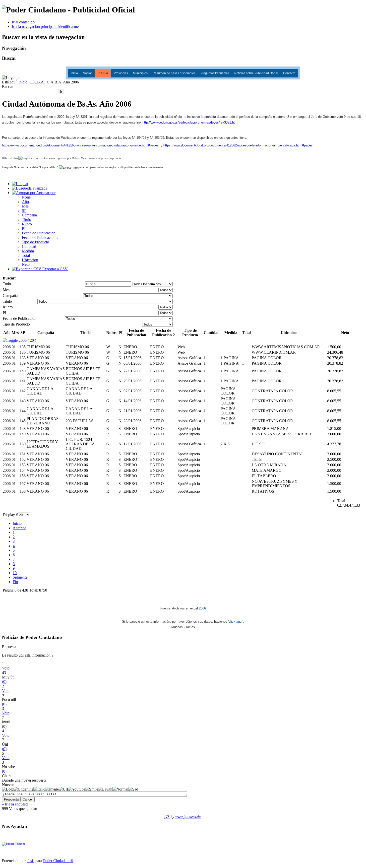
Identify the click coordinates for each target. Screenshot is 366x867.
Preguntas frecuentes (214, 73)
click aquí (236, 621)
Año (25, 202)
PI (23, 228)
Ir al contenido (23, 22)
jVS (167, 817)
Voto (5, 668)
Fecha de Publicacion (39, 233)
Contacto (289, 73)
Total (26, 255)
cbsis (30, 861)
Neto (26, 264)
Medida (28, 251)
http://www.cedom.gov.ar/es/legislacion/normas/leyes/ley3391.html (190, 122)
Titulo (26, 219)
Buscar (7, 86)
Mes (25, 206)
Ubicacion (30, 260)
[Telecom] (13, 843)
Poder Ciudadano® (58, 861)
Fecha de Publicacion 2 (40, 237)
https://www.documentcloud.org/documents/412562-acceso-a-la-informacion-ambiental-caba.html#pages (238, 145)
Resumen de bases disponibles (174, 73)
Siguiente (20, 577)
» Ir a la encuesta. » (17, 804)
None (26, 197)
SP (24, 210)
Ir (61, 91)
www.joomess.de (188, 817)
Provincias (121, 73)
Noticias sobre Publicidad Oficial (256, 73)
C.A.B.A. (103, 73)
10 (15, 573)
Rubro (27, 224)
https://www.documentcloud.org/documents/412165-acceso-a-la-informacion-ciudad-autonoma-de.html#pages (80, 145)
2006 (202, 608)
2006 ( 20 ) (27, 340)
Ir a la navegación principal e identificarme (45, 26)
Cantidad (29, 246)
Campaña (29, 215)
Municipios (140, 73)
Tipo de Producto (35, 242)
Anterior (19, 528)
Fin (15, 582)
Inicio (74, 73)
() (4, 681)
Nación (88, 73)
